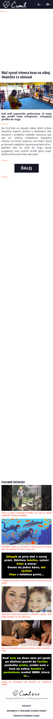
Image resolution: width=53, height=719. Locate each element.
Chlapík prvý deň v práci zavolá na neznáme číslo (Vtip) (26, 581)
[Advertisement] (26, 39)
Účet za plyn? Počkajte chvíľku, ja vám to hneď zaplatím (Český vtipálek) (26, 514)
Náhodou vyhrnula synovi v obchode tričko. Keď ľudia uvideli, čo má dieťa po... (26, 615)
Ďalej (26, 168)
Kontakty (26, 705)
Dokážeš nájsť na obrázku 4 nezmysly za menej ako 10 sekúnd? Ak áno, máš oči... (26, 548)
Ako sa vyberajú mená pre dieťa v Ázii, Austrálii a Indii (26, 649)
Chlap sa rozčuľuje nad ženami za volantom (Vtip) (26, 683)
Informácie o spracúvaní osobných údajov (26, 710)
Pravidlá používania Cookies (27, 715)
